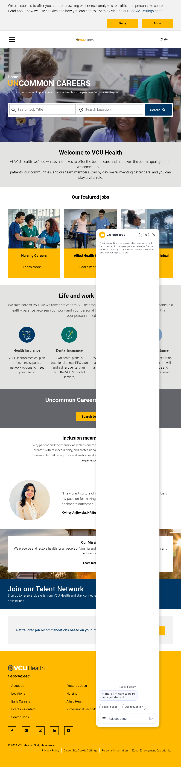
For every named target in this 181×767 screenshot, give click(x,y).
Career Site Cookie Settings (80, 750)
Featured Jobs (76, 686)
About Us (17, 686)
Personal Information (115, 750)
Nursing (71, 693)
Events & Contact (23, 709)
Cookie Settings (141, 10)
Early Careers (20, 701)
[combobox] (42, 109)
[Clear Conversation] (140, 234)
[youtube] (68, 730)
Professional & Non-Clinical (85, 709)
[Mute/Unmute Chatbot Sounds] (147, 234)
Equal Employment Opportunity (151, 750)
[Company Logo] (85, 39)
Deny (122, 23)
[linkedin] (54, 730)
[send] (151, 718)
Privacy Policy (50, 750)
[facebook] (12, 730)
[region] (127, 476)
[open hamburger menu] (12, 39)
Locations (18, 693)
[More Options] (104, 719)
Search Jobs (20, 717)
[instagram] (26, 730)
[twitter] (40, 730)
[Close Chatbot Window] (153, 234)
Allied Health (75, 701)
